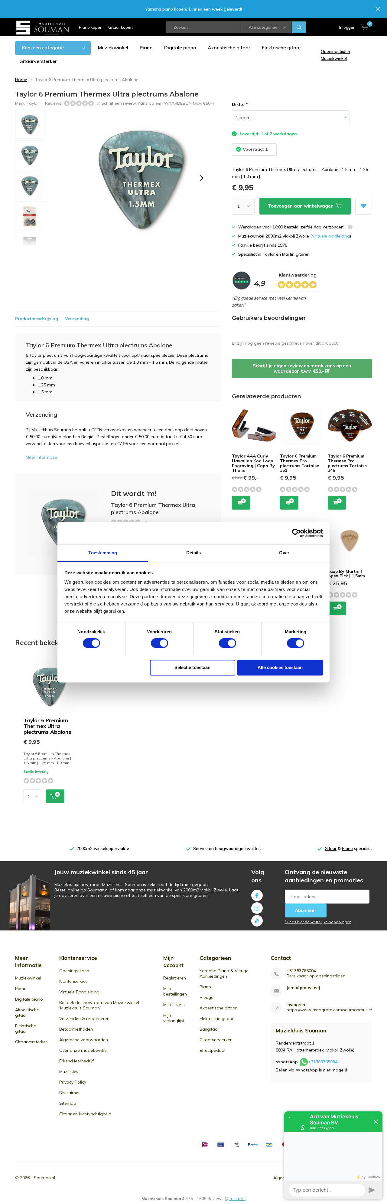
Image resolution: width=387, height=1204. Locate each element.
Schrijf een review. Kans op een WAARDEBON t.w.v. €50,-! (157, 103)
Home (21, 79)
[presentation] (201, 178)
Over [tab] (284, 552)
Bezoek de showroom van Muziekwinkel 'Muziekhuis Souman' (99, 1005)
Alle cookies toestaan (280, 667)
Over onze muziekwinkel (83, 1050)
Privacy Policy (72, 1082)
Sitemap (67, 1103)
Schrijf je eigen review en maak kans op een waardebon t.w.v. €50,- (302, 368)
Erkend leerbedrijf (76, 1061)
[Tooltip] (350, 227)
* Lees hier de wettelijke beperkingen (318, 922)
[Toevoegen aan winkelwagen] (55, 796)
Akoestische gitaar (229, 47)
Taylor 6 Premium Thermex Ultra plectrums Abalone (47, 726)
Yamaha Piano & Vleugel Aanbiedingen (224, 973)
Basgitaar (209, 1029)
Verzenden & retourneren (84, 1018)
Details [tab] (193, 552)
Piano (146, 47)
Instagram (257, 908)
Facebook (257, 895)
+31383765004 (301, 970)
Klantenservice (73, 981)
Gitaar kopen (120, 27)
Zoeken (299, 27)
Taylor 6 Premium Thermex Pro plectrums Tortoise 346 (347, 463)
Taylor (33, 103)
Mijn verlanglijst (173, 1017)
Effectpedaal (212, 1050)
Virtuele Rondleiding (79, 992)
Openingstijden (74, 970)
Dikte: (239, 104)
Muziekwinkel (113, 47)
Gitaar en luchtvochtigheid (85, 1114)
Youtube (257, 921)
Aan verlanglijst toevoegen (363, 206)
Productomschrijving (36, 318)
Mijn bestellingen (175, 991)
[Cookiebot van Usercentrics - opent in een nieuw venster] (296, 532)
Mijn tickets (174, 1004)
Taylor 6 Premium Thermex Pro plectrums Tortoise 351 (299, 463)
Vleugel (207, 997)
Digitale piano (180, 47)
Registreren (174, 978)
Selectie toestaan (192, 667)
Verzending (77, 318)
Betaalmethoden (76, 1029)
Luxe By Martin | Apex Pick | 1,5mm (346, 574)
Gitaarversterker (38, 61)
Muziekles (68, 1071)
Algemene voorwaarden (83, 1039)
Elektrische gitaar (281, 47)
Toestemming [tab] (102, 552)
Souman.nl (44, 1177)
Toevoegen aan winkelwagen (241, 503)
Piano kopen (90, 27)
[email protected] (303, 987)
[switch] (159, 643)
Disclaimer (69, 1092)
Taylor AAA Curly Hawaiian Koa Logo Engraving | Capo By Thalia (253, 463)
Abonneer (306, 910)
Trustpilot (237, 1198)
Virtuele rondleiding (331, 236)
